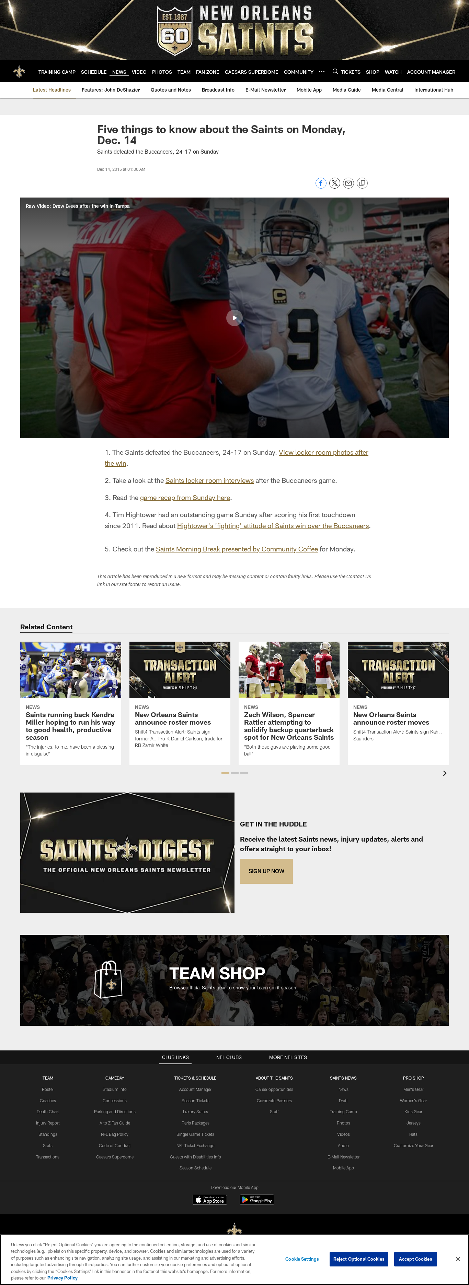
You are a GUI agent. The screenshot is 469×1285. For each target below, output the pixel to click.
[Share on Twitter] (334, 187)
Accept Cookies (415, 1259)
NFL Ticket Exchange (195, 1145)
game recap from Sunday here (185, 497)
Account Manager (195, 1089)
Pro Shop (413, 1077)
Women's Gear (413, 1100)
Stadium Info (115, 1089)
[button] (234, 318)
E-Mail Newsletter (343, 1156)
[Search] (335, 71)
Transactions (47, 1156)
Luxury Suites (195, 1111)
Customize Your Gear (413, 1145)
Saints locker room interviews (209, 480)
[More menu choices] (321, 71)
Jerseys (414, 1122)
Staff (274, 1111)
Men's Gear (413, 1089)
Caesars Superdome (115, 1156)
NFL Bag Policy (114, 1134)
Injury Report (48, 1122)
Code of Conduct (115, 1145)
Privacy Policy (62, 1278)
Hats (413, 1134)
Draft (343, 1100)
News (343, 1089)
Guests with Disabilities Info (195, 1156)
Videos (343, 1134)
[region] (234, 1260)
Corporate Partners (274, 1100)
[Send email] (348, 187)
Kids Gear (413, 1111)
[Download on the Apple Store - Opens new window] (209, 1200)
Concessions (115, 1100)
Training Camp (343, 1111)
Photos (343, 1122)
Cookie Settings (302, 1259)
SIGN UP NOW (266, 871)
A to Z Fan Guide (115, 1122)
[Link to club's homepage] (19, 71)
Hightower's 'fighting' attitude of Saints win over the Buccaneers (273, 525)
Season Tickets (195, 1100)
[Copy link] (362, 183)
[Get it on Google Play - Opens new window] (257, 1203)
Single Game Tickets (195, 1134)
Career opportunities (274, 1089)
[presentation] (446, 774)
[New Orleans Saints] (234, 1232)
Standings (47, 1134)
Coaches (48, 1100)
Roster (48, 1089)
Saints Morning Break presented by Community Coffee (237, 549)
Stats (48, 1145)
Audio (343, 1145)
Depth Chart (48, 1111)
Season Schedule (195, 1167)
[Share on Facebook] (321, 187)
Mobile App (343, 1167)
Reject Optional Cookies (359, 1259)
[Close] (458, 1259)
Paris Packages (195, 1122)
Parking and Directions (115, 1111)
